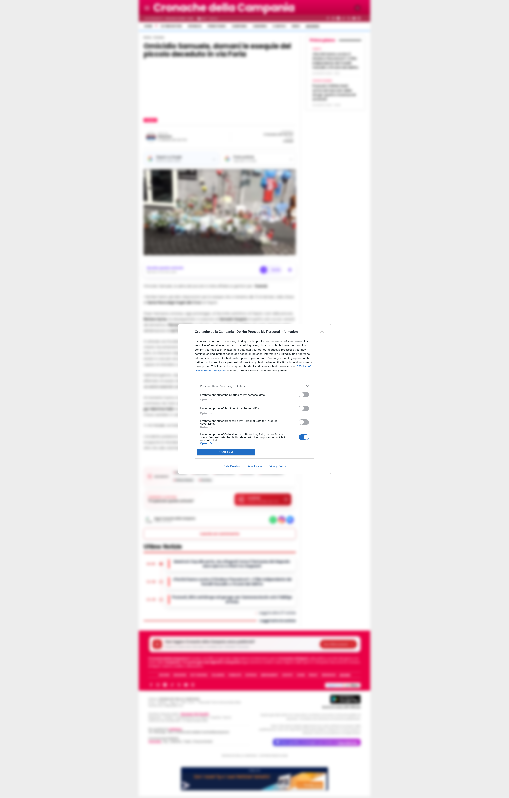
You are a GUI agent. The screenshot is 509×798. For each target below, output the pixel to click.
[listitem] (254, 386)
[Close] (323, 332)
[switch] (304, 394)
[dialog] (254, 399)
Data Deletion (232, 466)
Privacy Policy (277, 466)
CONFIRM (226, 452)
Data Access (254, 466)
